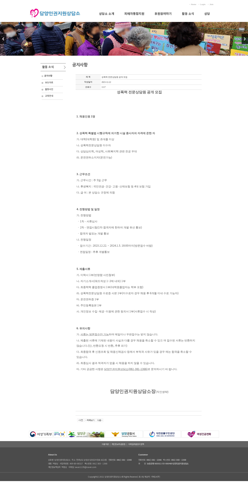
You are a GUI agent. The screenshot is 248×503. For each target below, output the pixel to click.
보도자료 (49, 82)
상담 (207, 13)
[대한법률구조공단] (162, 432)
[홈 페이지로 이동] (55, 8)
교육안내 (49, 96)
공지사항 (48, 76)
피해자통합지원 (134, 13)
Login (202, 4)
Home (193, 4)
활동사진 (49, 89)
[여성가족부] (47, 432)
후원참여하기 (163, 13)
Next (245, 39)
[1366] (200, 432)
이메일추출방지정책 (136, 444)
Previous (3, 39)
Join (211, 4)
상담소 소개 (106, 13)
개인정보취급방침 (119, 444)
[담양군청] (86, 432)
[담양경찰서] (124, 432)
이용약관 (105, 444)
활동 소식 (188, 13)
